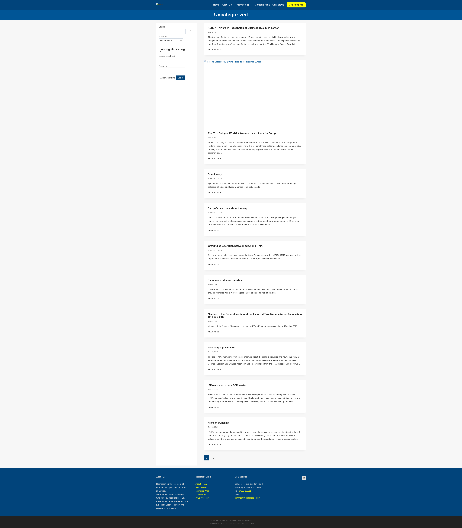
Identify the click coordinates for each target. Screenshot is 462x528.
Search (162, 27)
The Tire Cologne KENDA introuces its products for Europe (242, 133)
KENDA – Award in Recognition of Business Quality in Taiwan (243, 28)
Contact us (201, 494)
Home (216, 4)
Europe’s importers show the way (227, 208)
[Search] (190, 31)
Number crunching (218, 422)
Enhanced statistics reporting (225, 280)
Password (163, 66)
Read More (214, 50)
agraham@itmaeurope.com (247, 498)
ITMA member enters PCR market (227, 385)
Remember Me (168, 78)
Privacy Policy (202, 498)
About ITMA (201, 484)
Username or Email (167, 56)
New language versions (221, 347)
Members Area (262, 4)
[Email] (304, 478)
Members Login (296, 5)
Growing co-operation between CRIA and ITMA (235, 246)
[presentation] (255, 94)
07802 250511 (245, 491)
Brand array (215, 174)
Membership (201, 487)
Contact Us (278, 4)
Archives (163, 36)
